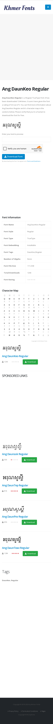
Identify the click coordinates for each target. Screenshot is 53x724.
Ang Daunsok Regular (15, 454)
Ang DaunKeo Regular (15, 356)
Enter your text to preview (12, 134)
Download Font (15, 156)
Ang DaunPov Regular (15, 516)
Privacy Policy (13, 711)
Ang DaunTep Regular (15, 485)
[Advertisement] (26, 47)
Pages (43, 711)
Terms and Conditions (33, 161)
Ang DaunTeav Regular (15, 548)
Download (31, 362)
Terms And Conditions (30, 711)
